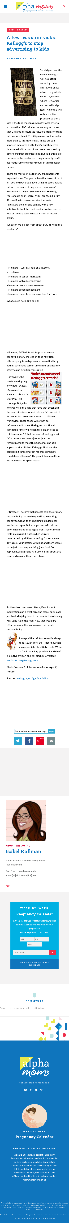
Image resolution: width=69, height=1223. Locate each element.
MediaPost (43, 678)
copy (51, 731)
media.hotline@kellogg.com (22, 660)
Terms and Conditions (57, 1215)
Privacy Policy (22, 1218)
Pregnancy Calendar (35, 1136)
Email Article (51, 741)
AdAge (32, 678)
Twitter (18, 741)
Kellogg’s (22, 678)
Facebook (29, 741)
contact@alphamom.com (34, 1082)
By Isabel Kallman (22, 58)
